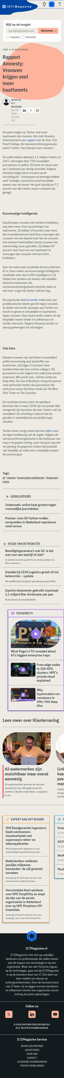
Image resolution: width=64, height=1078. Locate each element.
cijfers (49, 431)
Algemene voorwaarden (32, 1061)
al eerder (32, 300)
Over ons (32, 1053)
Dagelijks (15, 37)
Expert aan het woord (27, 819)
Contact (32, 1057)
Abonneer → (49, 30)
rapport (31, 140)
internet (11, 477)
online (6, 481)
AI (4, 477)
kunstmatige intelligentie (30, 477)
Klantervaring (20, 49)
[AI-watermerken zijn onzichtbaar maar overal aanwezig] (27, 748)
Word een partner (32, 1046)
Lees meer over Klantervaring (31, 720)
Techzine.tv (24, 613)
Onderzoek (52, 477)
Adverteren (32, 1049)
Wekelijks (31, 37)
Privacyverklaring (32, 1065)
